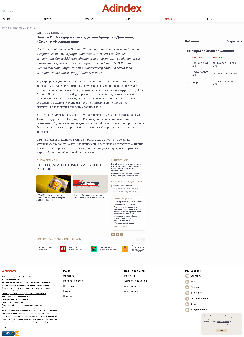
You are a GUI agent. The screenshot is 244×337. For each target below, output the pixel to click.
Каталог (67, 291)
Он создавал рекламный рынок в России (69, 167)
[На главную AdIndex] (122, 8)
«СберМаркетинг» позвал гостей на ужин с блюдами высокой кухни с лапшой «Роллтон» (52, 197)
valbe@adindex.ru (122, 227)
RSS (192, 281)
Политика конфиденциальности (15, 299)
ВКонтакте (196, 292)
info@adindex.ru (199, 309)
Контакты (195, 276)
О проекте (68, 275)
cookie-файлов (223, 322)
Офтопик (30, 28)
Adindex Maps (131, 291)
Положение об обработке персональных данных (22, 305)
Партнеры (68, 286)
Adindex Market (132, 286)
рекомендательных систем (215, 326)
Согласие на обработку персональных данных (21, 308)
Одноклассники (199, 298)
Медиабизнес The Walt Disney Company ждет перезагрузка (125, 175)
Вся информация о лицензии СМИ (16, 297)
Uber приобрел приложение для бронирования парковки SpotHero (88, 196)
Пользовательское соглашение (15, 302)
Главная (6, 28)
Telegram (195, 287)
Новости (18, 28)
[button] (143, 239)
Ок (221, 330)
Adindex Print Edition (135, 280)
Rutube (194, 304)
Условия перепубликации (12, 280)
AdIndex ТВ (169, 19)
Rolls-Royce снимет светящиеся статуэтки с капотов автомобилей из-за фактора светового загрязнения (127, 167)
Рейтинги (129, 275)
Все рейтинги (234, 41)
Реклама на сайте (73, 280)
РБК (98, 107)
